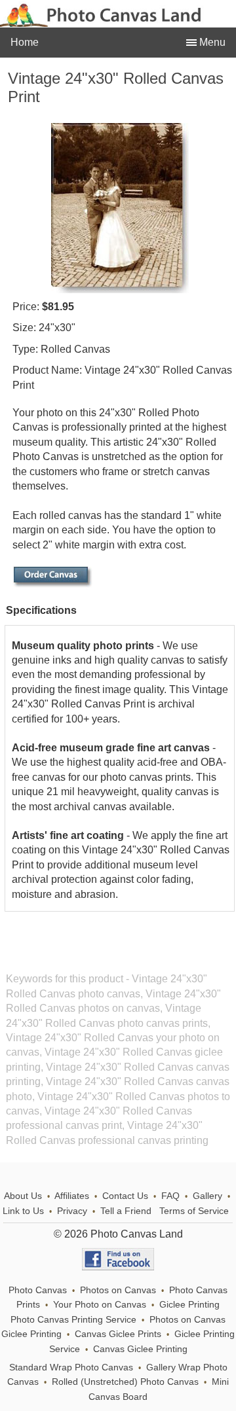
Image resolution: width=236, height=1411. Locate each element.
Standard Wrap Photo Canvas (71, 1367)
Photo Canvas (38, 1290)
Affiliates (71, 1196)
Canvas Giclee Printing (140, 1349)
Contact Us (125, 1196)
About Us (23, 1196)
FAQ (170, 1196)
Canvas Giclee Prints (118, 1334)
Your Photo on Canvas (99, 1305)
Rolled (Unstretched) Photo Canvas (125, 1382)
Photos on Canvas (118, 1290)
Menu (211, 42)
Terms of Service (194, 1211)
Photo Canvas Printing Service (73, 1320)
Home (24, 42)
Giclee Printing (189, 1305)
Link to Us (23, 1211)
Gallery (207, 1196)
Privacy (72, 1211)
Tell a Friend (125, 1211)
